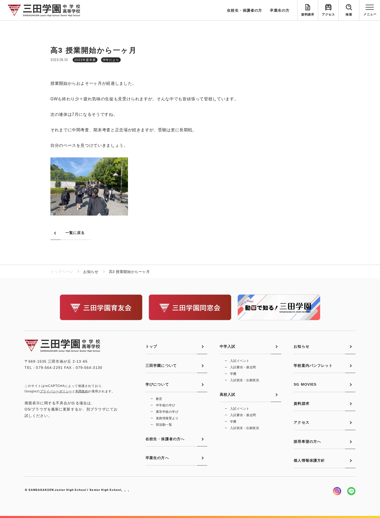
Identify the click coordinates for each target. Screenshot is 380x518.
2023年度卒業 (85, 60)
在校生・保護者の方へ (165, 439)
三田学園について (161, 365)
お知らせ (301, 346)
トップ (151, 346)
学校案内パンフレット (313, 365)
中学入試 (227, 346)
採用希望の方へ (307, 441)
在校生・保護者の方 (244, 10)
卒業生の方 (280, 10)
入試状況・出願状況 (244, 380)
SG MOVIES (305, 384)
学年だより (111, 60)
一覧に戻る (75, 233)
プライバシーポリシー (56, 391)
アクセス (328, 14)
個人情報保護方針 (309, 460)
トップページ (61, 272)
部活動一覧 (164, 424)
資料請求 (307, 14)
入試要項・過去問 (243, 367)
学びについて (157, 384)
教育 (159, 399)
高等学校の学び (167, 412)
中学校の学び (165, 405)
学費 (233, 374)
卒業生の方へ (157, 458)
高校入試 (227, 394)
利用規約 (81, 391)
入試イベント (239, 361)
